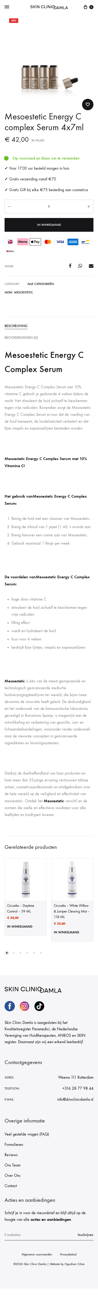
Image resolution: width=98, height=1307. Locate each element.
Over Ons (12, 1175)
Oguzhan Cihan (74, 1264)
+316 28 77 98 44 (77, 1088)
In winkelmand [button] (19, 927)
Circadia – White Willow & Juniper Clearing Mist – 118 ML (72, 911)
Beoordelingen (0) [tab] (21, 337)
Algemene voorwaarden (37, 1254)
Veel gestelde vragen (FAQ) (27, 1134)
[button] (7, 953)
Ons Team (13, 1165)
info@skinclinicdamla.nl (75, 1099)
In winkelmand (49, 225)
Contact (11, 1185)
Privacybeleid (68, 1254)
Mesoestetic (23, 292)
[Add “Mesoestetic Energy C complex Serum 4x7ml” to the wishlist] (87, 104)
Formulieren (14, 1144)
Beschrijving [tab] (16, 326)
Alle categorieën (40, 284)
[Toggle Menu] (7, 7)
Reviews (11, 1155)
